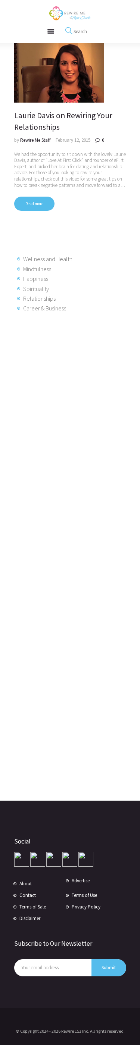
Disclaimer (29, 918)
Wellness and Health (47, 259)
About (25, 883)
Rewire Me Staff (36, 140)
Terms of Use (84, 895)
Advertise (81, 880)
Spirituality (36, 288)
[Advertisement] (74, 439)
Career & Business (44, 308)
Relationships (39, 298)
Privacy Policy (86, 907)
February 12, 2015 (73, 140)
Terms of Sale (32, 907)
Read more (34, 203)
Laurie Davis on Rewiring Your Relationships (63, 121)
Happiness (35, 278)
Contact (27, 895)
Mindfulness (37, 269)
